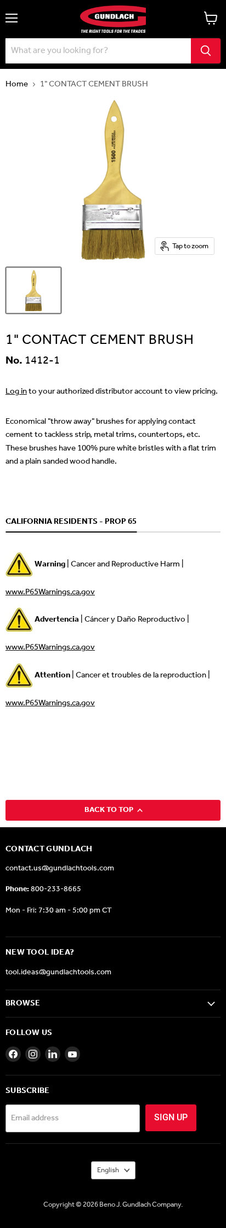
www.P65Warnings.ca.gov (50, 592)
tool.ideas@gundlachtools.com (58, 972)
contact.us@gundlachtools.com (59, 868)
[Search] (206, 50)
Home (16, 84)
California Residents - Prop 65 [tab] (71, 522)
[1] (33, 290)
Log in (16, 391)
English (108, 1170)
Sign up (171, 1117)
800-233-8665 (56, 889)
